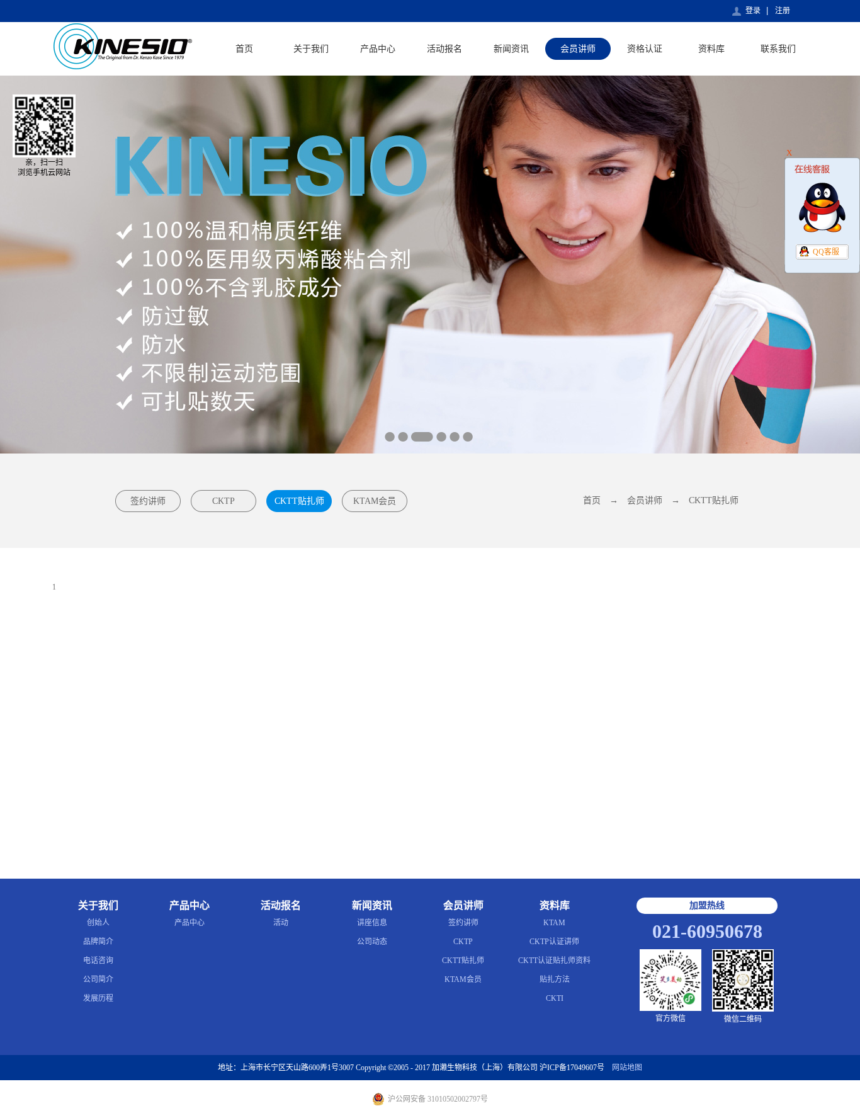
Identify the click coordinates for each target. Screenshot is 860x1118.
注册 (782, 10)
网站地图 (625, 1067)
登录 (753, 10)
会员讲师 (644, 500)
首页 (244, 49)
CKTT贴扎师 (713, 500)
